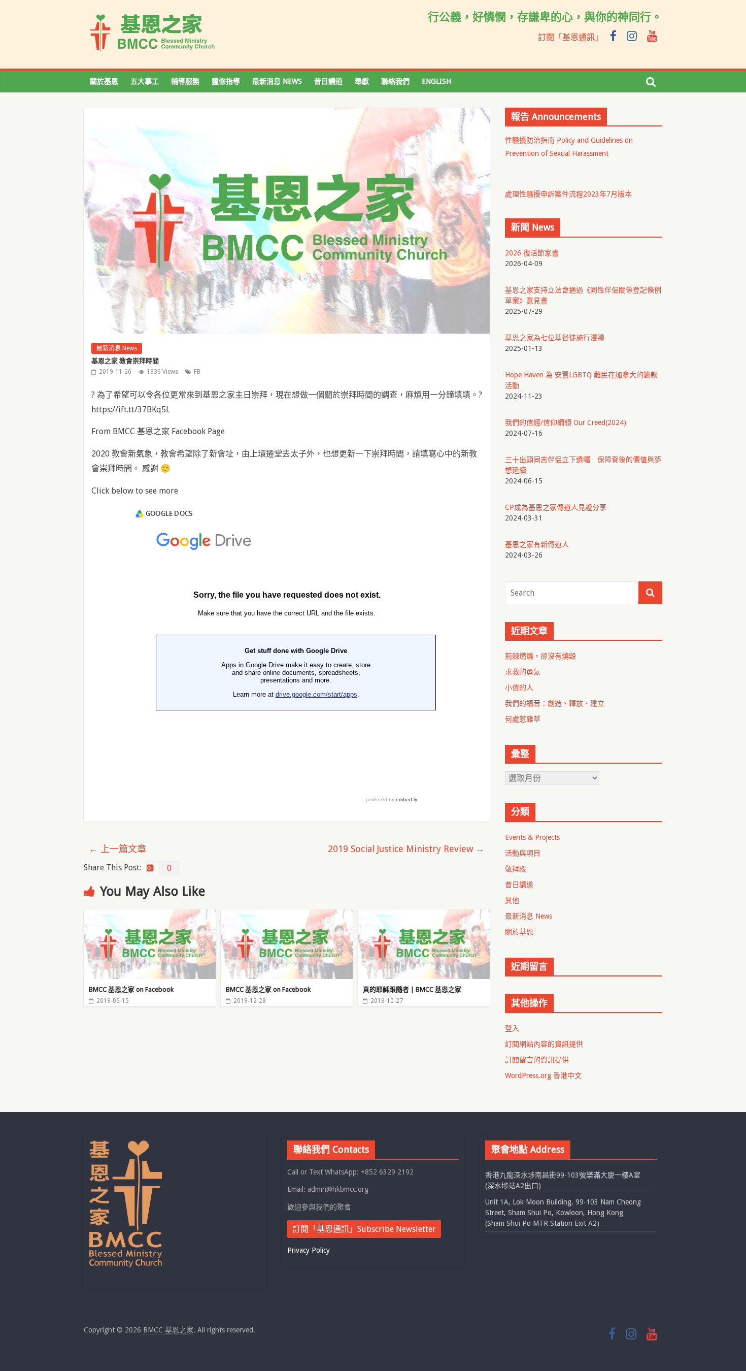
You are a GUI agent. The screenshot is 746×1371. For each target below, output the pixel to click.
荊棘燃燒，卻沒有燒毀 (540, 656)
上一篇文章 (117, 848)
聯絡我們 (395, 81)
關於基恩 (104, 81)
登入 (512, 1028)
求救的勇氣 (522, 672)
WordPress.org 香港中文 (543, 1075)
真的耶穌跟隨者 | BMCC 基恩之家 (412, 989)
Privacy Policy (308, 1250)
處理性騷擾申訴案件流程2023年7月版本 (568, 194)
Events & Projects (532, 837)
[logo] (125, 1145)
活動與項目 (522, 853)
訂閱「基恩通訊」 (570, 37)
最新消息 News (277, 81)
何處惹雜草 (522, 719)
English (436, 81)
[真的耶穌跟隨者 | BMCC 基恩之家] (424, 916)
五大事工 (144, 81)
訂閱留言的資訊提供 (537, 1060)
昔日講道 (328, 81)
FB (197, 371)
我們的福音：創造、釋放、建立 (554, 703)
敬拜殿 (515, 869)
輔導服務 (185, 81)
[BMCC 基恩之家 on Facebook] (150, 916)
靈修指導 (226, 81)
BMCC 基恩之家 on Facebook (131, 989)
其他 (512, 900)
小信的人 (519, 687)
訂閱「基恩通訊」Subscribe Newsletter (364, 1229)
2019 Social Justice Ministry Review (406, 848)
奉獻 (362, 81)
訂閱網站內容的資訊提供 (544, 1044)
